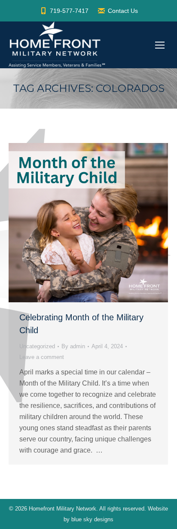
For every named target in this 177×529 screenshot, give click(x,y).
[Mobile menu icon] (159, 45)
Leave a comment (41, 357)
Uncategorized (37, 346)
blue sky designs (92, 519)
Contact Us (123, 10)
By (73, 346)
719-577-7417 (69, 10)
